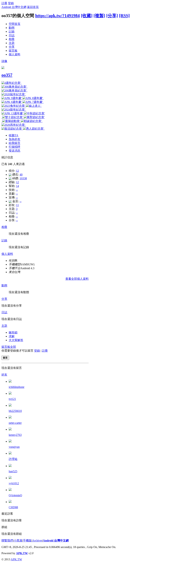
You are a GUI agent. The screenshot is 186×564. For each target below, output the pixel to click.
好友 (4, 374)
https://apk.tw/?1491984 (57, 15)
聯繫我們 (7, 540)
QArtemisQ (15, 495)
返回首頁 (33, 7)
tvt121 (12, 398)
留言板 (13, 50)
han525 (13, 471)
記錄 (12, 31)
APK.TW (22, 553)
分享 (12, 46)
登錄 (11, 3)
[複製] (99, 15)
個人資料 (14, 54)
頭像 (4, 61)
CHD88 (13, 507)
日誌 (12, 35)
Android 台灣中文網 (13, 7)
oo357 (6, 75)
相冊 (12, 39)
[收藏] (86, 15)
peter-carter (15, 422)
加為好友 (14, 139)
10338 (23, 178)
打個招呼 (14, 146)
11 (17, 205)
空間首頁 (14, 23)
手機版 (27, 540)
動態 (12, 27)
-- (17, 189)
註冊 (4, 3)
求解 (12, 336)
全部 (13, 346)
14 (17, 186)
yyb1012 (14, 483)
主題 (12, 42)
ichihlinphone (16, 386)
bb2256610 (15, 410)
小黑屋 (18, 540)
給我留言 (14, 142)
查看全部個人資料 (77, 278)
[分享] (112, 15)
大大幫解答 (16, 340)
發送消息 (14, 150)
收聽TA (13, 135)
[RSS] (124, 15)
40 (21, 174)
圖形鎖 (13, 332)
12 (17, 170)
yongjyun (14, 446)
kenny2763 (15, 434)
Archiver (37, 540)
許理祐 (13, 459)
